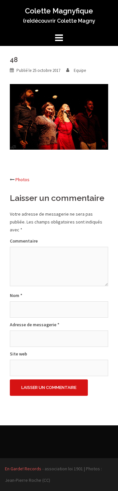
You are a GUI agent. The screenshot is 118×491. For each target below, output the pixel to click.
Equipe (80, 70)
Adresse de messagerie (34, 325)
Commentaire (24, 241)
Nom (16, 295)
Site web (18, 354)
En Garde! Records (23, 469)
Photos (22, 179)
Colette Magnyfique (59, 11)
